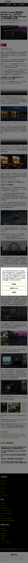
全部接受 (14, 292)
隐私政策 (6, 280)
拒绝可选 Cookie (14, 288)
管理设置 (14, 284)
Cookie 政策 (13, 277)
